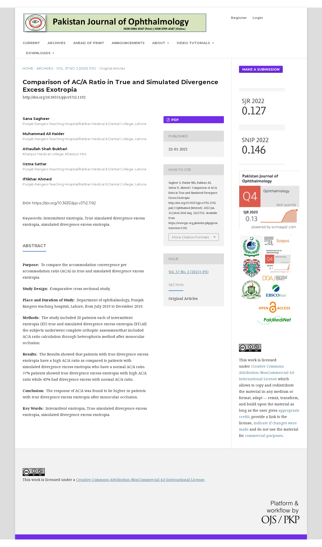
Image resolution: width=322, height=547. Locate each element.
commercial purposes (264, 435)
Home (28, 68)
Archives (57, 43)
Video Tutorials (194, 43)
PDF (174, 120)
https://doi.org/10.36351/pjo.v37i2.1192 (64, 203)
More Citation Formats (190, 237)
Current (31, 43)
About (159, 43)
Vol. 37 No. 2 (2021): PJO (76, 68)
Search (289, 42)
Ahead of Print (88, 43)
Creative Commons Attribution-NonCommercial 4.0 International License (266, 372)
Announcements (128, 43)
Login (258, 18)
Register (239, 18)
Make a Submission (260, 69)
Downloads (39, 53)
